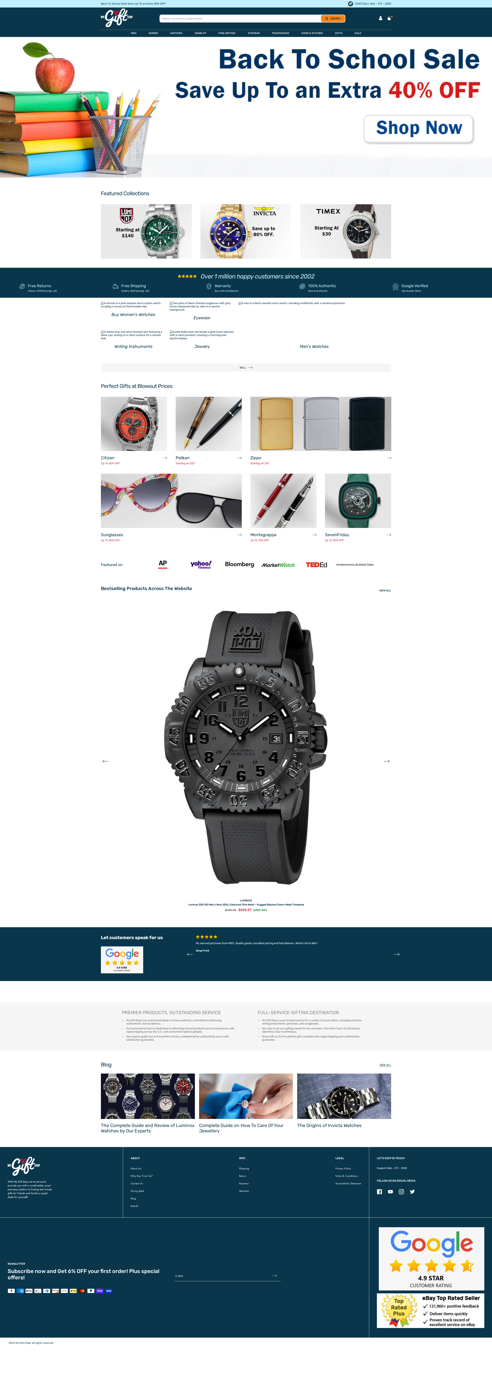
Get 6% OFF (72, 1271)
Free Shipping (133, 285)
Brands (134, 1206)
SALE (358, 33)
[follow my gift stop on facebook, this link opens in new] (379, 1193)
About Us (136, 1168)
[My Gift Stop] (24, 1158)
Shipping (244, 1168)
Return (242, 1176)
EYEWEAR (254, 33)
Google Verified (414, 285)
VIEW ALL (385, 590)
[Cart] (389, 18)
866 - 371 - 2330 (397, 1168)
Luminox (246, 900)
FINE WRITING (227, 33)
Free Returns (39, 285)
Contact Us (137, 1183)
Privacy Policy (343, 1168)
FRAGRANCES (280, 33)
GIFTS (338, 33)
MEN (133, 33)
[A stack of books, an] (246, 109)
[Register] (274, 1276)
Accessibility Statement (348, 1183)
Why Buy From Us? (142, 1176)
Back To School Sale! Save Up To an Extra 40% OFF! (133, 3)
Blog (133, 1198)
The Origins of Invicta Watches (329, 1125)
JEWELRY (200, 33)
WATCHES (176, 33)
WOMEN (153, 33)
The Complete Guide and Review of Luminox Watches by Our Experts (147, 1128)
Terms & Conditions (346, 1176)
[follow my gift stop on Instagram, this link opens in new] (401, 1193)
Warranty (223, 285)
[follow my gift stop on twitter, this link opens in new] (412, 1193)
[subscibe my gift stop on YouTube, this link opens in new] (390, 1193)
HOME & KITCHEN (312, 33)
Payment (244, 1183)
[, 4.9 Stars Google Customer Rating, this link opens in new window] (431, 1258)
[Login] (381, 18)
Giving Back (137, 1191)
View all (385, 1065)
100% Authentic (322, 285)
